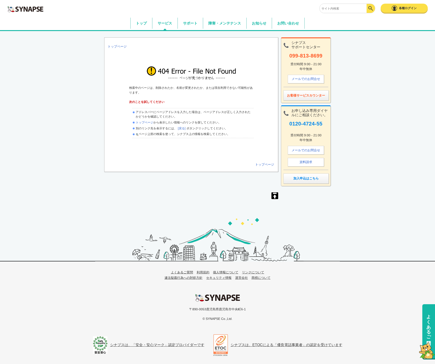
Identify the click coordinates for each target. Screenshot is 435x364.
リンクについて (253, 272)
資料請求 (306, 162)
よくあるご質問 (428, 324)
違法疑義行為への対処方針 (183, 278)
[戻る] (181, 128)
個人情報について (225, 272)
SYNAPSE (25, 9)
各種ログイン (408, 8)
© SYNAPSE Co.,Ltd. (217, 319)
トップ (141, 23)
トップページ (144, 122)
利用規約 (203, 272)
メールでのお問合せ (306, 79)
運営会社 (241, 278)
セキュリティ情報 (219, 278)
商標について (261, 278)
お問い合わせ (288, 23)
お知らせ (259, 23)
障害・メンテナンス (224, 23)
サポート (190, 23)
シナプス (217, 297)
